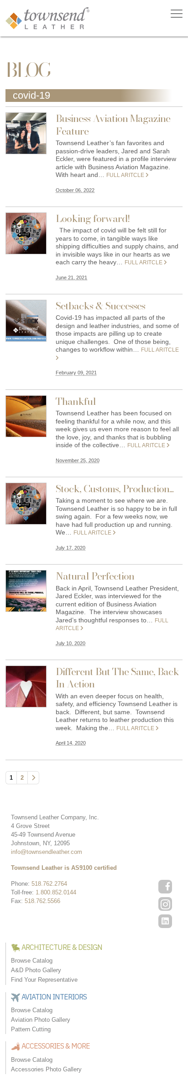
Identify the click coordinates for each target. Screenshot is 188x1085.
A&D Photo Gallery (36, 970)
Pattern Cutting (31, 1029)
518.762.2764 (49, 883)
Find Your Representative (44, 979)
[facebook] (165, 886)
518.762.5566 (42, 901)
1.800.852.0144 (56, 892)
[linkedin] (165, 921)
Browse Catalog (31, 960)
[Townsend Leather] (47, 17)
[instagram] (165, 904)
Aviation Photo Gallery (40, 1019)
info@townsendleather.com (46, 851)
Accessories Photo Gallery (46, 1069)
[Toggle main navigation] (177, 13)
